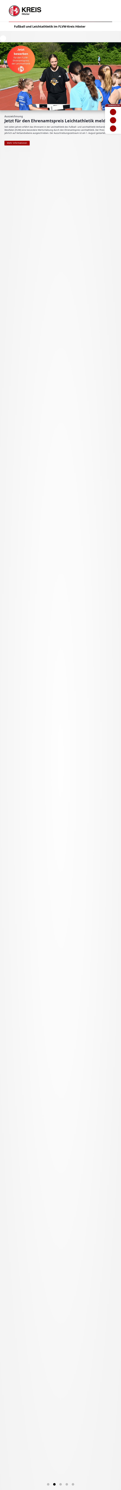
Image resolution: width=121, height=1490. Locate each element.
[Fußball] (113, 112)
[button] (48, 1484)
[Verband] (113, 128)
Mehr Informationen (17, 142)
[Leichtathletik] (113, 120)
